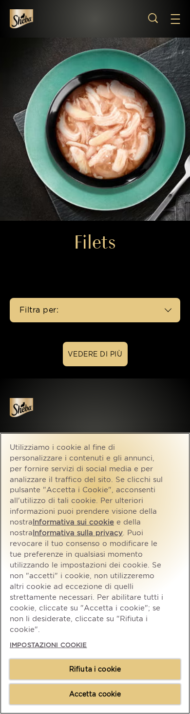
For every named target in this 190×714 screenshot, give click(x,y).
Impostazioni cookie (48, 645)
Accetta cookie (95, 694)
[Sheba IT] (35, 407)
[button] (180, 19)
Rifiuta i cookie (95, 669)
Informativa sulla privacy (78, 532)
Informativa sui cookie (73, 522)
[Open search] (153, 18)
